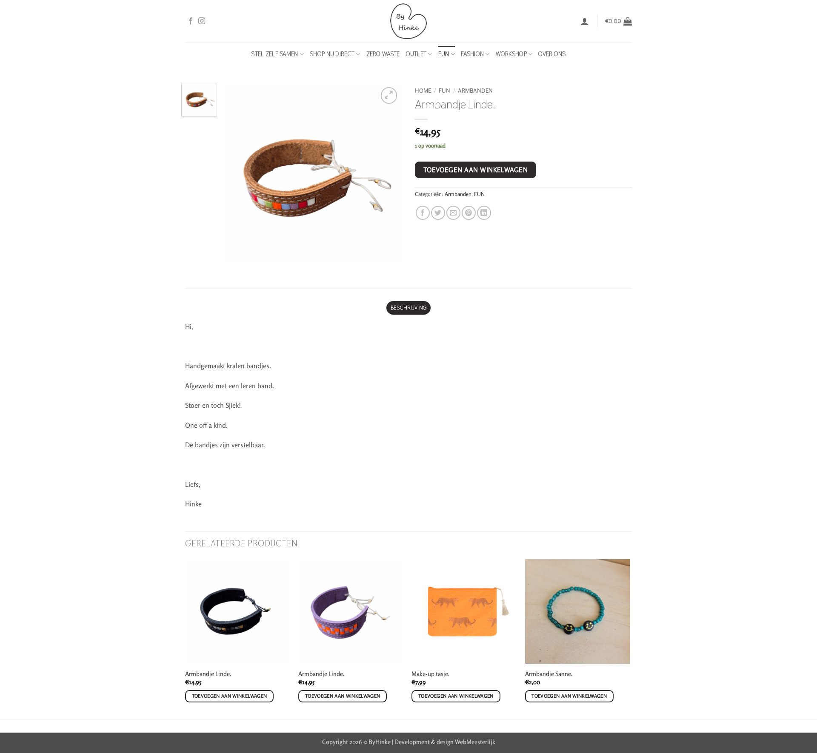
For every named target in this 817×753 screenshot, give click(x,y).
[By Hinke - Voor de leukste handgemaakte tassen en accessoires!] (408, 21)
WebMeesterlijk (475, 741)
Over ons (552, 54)
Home (423, 90)
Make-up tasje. (430, 673)
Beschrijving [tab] (408, 307)
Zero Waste (383, 54)
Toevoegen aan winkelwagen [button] (229, 696)
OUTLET (416, 54)
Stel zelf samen (274, 54)
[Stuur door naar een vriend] (453, 213)
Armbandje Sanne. (548, 673)
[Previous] (185, 638)
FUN (443, 54)
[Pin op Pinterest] (469, 213)
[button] (584, 21)
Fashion (472, 54)
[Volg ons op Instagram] (201, 21)
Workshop (511, 54)
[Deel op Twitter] (438, 213)
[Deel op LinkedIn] (484, 213)
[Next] (629, 638)
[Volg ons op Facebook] (190, 21)
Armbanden (475, 90)
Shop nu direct (332, 54)
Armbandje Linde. (208, 673)
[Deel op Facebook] (423, 213)
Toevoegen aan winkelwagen (475, 170)
